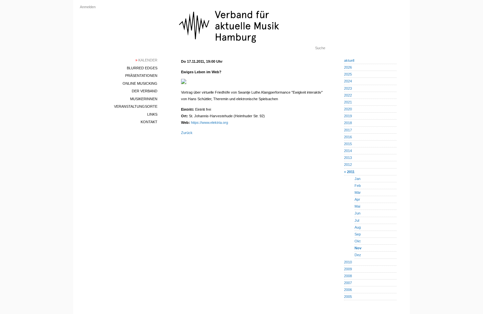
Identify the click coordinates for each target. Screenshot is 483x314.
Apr (357, 199)
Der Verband (144, 91)
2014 (348, 151)
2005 (348, 297)
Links (152, 114)
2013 (348, 158)
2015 (348, 144)
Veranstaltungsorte (135, 106)
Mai (357, 206)
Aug (358, 227)
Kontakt (149, 122)
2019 (348, 116)
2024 (348, 81)
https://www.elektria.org (209, 122)
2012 (348, 165)
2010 (348, 262)
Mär (358, 192)
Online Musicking (140, 83)
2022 (348, 95)
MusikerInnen (143, 99)
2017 (348, 130)
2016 (348, 137)
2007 (348, 283)
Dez (358, 255)
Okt (357, 241)
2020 (348, 109)
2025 (348, 74)
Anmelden (88, 7)
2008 (348, 276)
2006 (348, 290)
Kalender (146, 60)
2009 (348, 269)
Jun (357, 213)
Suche (320, 48)
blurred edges (142, 68)
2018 (348, 123)
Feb (358, 186)
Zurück (187, 133)
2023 (348, 88)
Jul (357, 220)
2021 (348, 102)
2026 (348, 67)
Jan (357, 179)
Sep (358, 234)
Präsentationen (141, 76)
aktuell (349, 60)
